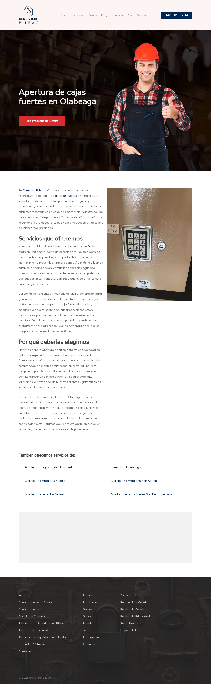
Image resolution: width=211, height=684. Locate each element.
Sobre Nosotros (131, 623)
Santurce (89, 644)
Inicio (22, 595)
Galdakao (89, 609)
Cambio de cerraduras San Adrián (134, 481)
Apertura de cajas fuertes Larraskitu (49, 467)
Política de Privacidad (135, 616)
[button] (42, 121)
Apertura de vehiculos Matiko (44, 494)
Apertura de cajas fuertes (36, 602)
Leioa (86, 630)
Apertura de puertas (32, 609)
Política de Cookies (133, 609)
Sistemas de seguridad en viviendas (43, 637)
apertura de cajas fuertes (59, 196)
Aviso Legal (128, 595)
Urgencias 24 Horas (32, 644)
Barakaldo (90, 602)
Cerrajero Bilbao (34, 190)
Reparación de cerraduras (36, 630)
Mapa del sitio (129, 630)
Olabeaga (94, 246)
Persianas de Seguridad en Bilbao (42, 623)
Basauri (88, 595)
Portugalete (91, 637)
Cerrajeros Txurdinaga (126, 467)
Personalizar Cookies (134, 602)
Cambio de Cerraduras (34, 616)
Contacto (25, 651)
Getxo (87, 616)
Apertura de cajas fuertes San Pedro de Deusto (143, 494)
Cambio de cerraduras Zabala (45, 481)
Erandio (88, 623)
